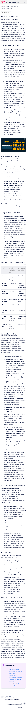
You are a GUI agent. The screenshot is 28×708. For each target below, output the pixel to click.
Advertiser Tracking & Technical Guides (9, 6)
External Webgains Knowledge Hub (13, 2)
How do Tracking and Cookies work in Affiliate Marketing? (15, 671)
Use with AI (6, 12)
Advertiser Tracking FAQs (6, 8)
